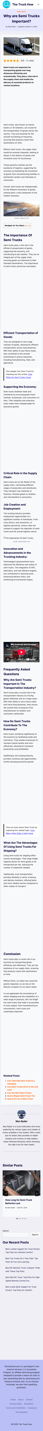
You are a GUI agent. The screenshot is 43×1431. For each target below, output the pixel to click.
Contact (29, 1399)
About (20, 1399)
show (27, 226)
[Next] (37, 1193)
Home (13, 1399)
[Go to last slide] (6, 1193)
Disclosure (32, 1408)
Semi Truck (21, 11)
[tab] (17, 1218)
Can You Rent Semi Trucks (19, 1093)
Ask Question (21, 1412)
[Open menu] (38, 4)
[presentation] (21, 1183)
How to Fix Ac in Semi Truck (20, 1099)
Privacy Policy (16, 1404)
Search (6, 1231)
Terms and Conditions (16, 1408)
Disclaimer (28, 1404)
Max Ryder (12, 27)
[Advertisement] (22, 1032)
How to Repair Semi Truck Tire (21, 1096)
